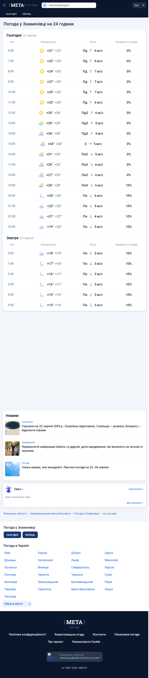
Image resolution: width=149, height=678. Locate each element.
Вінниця (43, 567)
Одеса (109, 553)
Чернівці (10, 589)
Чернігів (43, 574)
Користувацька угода (69, 634)
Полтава (10, 574)
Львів (75, 560)
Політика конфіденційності (27, 634)
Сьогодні (11, 13)
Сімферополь (80, 567)
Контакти (99, 634)
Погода (32, 5)
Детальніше (134, 502)
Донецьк (10, 560)
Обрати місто (13, 603)
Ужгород (10, 596)
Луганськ (10, 567)
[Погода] (74, 621)
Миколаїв (111, 560)
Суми (108, 574)
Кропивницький (82, 582)
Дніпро (76, 553)
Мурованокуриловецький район (51, 513)
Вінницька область (15, 513)
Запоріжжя (45, 560)
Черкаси (77, 574)
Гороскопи (135, 489)
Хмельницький (48, 582)
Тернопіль (44, 589)
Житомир (10, 582)
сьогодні (12, 534)
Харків (42, 553)
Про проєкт (55, 641)
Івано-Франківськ (83, 589)
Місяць (27, 13)
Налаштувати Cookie (86, 641)
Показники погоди (127, 634)
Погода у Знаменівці (86, 513)
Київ (7, 553)
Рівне (108, 582)
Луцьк (109, 589)
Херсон (109, 567)
